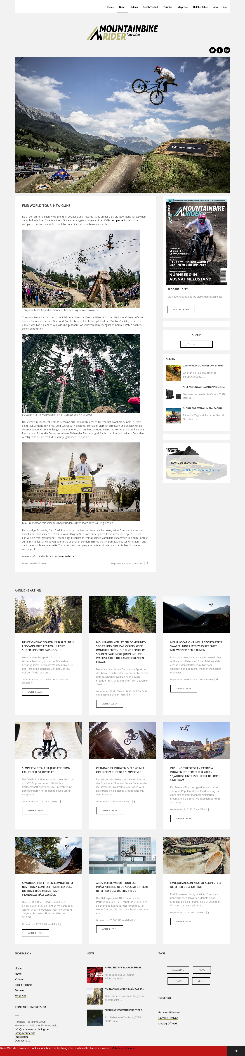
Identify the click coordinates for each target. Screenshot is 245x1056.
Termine (168, 7)
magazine (178, 969)
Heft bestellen (200, 7)
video (201, 981)
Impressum (21, 1036)
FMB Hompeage (113, 220)
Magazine (183, 7)
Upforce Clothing (168, 1017)
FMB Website (66, 556)
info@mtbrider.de (25, 1032)
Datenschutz (22, 1040)
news (202, 969)
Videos (134, 7)
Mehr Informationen (123, 1048)
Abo (215, 7)
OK (236, 1051)
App (225, 7)
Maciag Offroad (167, 1023)
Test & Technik (150, 7)
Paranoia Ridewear (169, 1012)
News (122, 7)
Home (110, 7)
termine (178, 981)
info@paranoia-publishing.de (32, 1029)
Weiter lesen (181, 309)
